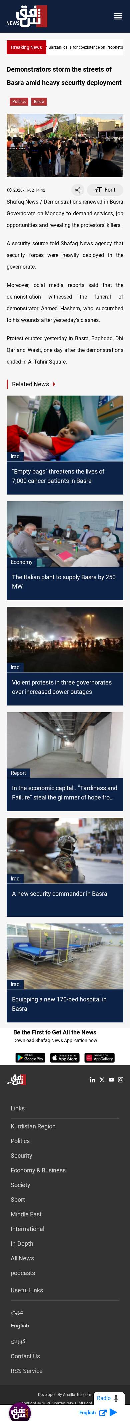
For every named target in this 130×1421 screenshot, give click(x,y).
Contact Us (25, 1356)
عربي (17, 1312)
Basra (39, 101)
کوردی (18, 1341)
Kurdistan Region (33, 1126)
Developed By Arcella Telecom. (65, 1394)
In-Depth (22, 1243)
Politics (19, 101)
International (27, 1228)
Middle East (26, 1214)
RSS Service (27, 1370)
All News (22, 1258)
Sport (18, 1199)
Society (20, 1184)
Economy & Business (38, 1170)
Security (21, 1155)
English (20, 1327)
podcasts (23, 1272)
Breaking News (26, 47)
